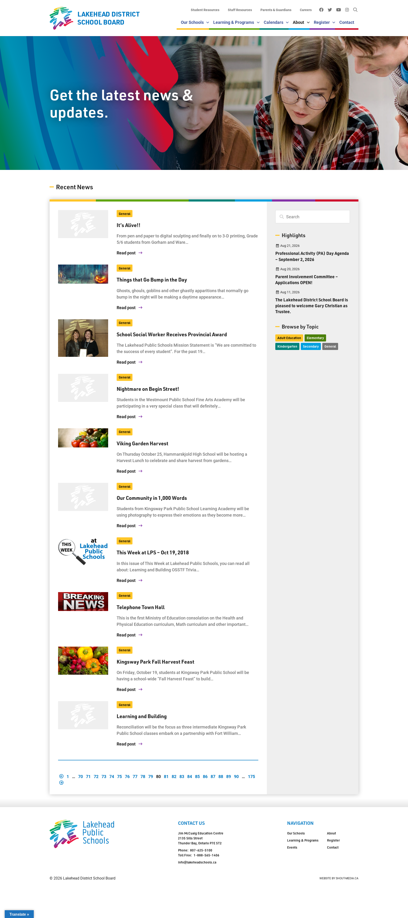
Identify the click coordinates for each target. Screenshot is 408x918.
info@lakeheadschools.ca (197, 862)
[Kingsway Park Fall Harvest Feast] (83, 661)
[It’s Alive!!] (83, 224)
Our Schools (192, 22)
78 (142, 776)
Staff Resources (240, 10)
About (298, 22)
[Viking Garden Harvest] (83, 437)
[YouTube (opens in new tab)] (338, 10)
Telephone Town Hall (141, 607)
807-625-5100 (201, 850)
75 (119, 776)
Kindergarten (287, 346)
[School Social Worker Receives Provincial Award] (83, 338)
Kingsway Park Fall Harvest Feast (155, 661)
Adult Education (289, 338)
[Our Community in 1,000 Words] (83, 497)
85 (197, 776)
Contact (346, 22)
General (124, 214)
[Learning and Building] (83, 715)
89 (228, 776)
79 (150, 776)
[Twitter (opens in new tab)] (330, 10)
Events (292, 847)
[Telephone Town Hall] (83, 601)
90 (236, 776)
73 (104, 776)
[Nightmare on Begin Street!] (83, 388)
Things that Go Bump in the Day (152, 279)
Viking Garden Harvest (142, 443)
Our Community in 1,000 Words (152, 497)
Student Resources (205, 10)
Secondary (311, 346)
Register (322, 22)
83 (181, 776)
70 (80, 776)
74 (111, 776)
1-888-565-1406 (206, 855)
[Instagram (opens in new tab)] (347, 10)
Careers (306, 10)
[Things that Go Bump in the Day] (83, 274)
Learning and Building (142, 716)
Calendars (273, 22)
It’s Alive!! (128, 225)
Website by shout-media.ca (338, 878)
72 (96, 776)
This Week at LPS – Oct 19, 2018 (153, 552)
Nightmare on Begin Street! (148, 388)
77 (135, 776)
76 (127, 776)
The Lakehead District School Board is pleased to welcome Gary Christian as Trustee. (311, 305)
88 (220, 776)
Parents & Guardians (275, 10)
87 (213, 776)
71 (88, 776)
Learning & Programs (233, 22)
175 (251, 776)
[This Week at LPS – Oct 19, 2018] (83, 551)
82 (174, 776)
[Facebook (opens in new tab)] (321, 10)
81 (166, 776)
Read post (126, 253)
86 (205, 776)
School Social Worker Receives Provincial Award (172, 334)
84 (189, 776)
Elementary (315, 338)
